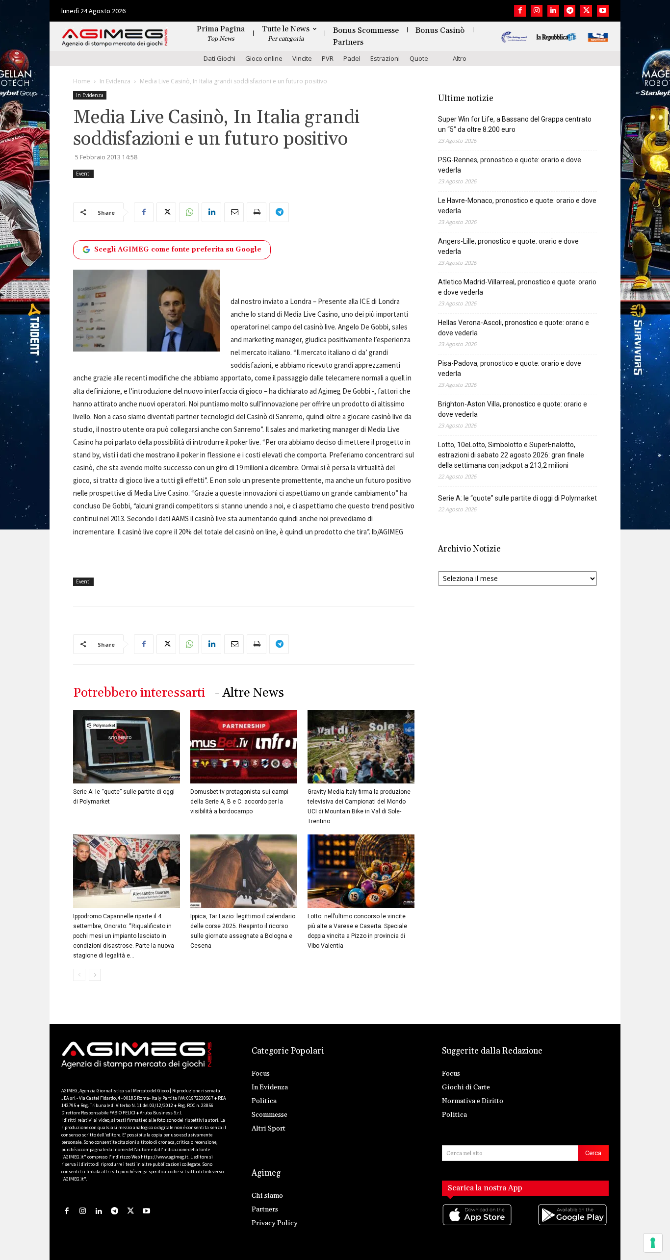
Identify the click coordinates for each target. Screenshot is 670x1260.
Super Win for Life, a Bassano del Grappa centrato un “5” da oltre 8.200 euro (515, 124)
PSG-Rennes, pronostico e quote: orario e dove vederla (509, 165)
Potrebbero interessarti (139, 693)
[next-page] (95, 975)
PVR (328, 58)
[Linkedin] (553, 11)
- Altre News (249, 693)
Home (81, 81)
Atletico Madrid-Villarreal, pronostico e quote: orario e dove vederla (517, 287)
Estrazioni (385, 58)
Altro (459, 58)
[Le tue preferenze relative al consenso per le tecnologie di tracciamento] (653, 1243)
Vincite (302, 58)
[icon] (478, 1224)
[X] (586, 11)
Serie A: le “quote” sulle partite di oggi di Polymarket (517, 498)
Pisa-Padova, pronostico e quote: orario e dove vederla (509, 368)
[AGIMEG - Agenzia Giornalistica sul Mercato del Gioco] (114, 38)
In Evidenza (115, 81)
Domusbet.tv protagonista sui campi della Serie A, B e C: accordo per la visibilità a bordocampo (239, 801)
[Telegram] (570, 11)
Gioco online (264, 58)
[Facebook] (520, 11)
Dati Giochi (219, 58)
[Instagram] (536, 11)
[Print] (256, 212)
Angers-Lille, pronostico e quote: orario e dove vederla (508, 246)
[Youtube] (603, 11)
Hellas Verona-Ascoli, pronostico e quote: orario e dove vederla (513, 328)
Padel (352, 58)
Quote (419, 58)
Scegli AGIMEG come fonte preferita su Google (177, 249)
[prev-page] (79, 975)
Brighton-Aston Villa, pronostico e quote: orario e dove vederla (512, 409)
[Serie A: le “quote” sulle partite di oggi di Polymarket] (126, 746)
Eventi (83, 173)
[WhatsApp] (189, 212)
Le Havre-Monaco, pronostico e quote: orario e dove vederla (517, 206)
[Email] (234, 212)
